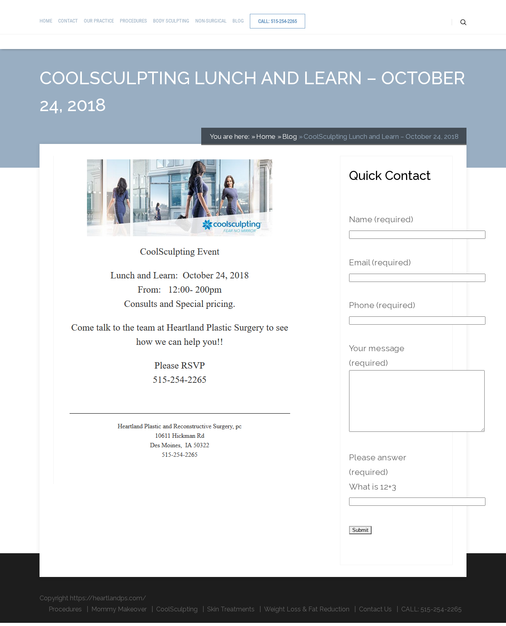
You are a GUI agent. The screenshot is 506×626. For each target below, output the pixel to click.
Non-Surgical (211, 21)
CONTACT (68, 21)
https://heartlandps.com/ (108, 598)
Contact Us (375, 609)
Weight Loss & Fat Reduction (306, 609)
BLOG (238, 21)
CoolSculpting (177, 609)
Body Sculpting (171, 21)
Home (46, 21)
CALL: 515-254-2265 (277, 21)
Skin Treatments (231, 609)
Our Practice (99, 21)
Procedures (133, 21)
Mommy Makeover (119, 609)
